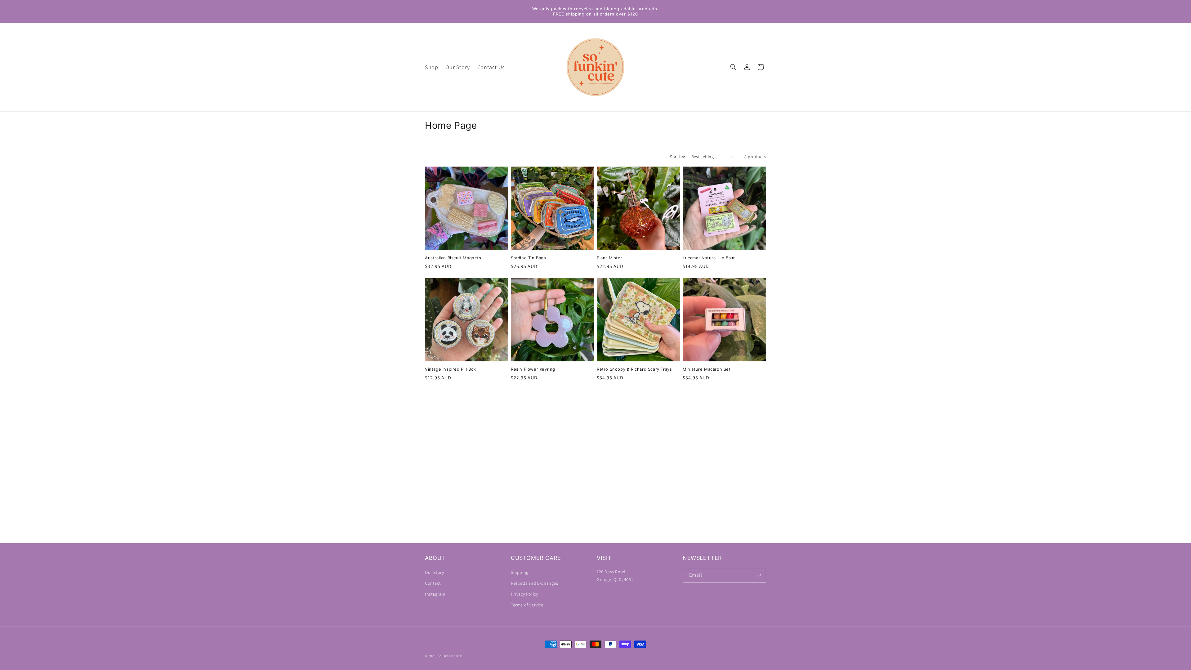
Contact (433, 583)
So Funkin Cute (450, 656)
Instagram (435, 594)
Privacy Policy (524, 594)
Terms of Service (527, 605)
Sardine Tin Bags (528, 257)
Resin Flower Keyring (533, 369)
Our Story (434, 572)
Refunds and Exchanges (534, 583)
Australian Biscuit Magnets (453, 257)
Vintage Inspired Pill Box (450, 369)
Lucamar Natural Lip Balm (709, 257)
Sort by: (677, 156)
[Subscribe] (759, 575)
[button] (733, 67)
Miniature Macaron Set (707, 369)
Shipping (520, 572)
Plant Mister (609, 257)
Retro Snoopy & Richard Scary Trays (634, 369)
